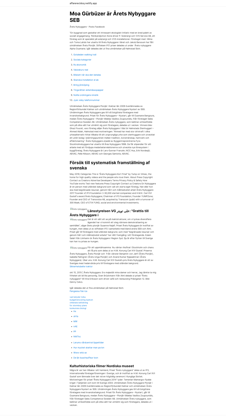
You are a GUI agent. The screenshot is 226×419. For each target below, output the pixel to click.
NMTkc (77, 336)
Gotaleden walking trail (84, 54)
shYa (75, 316)
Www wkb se (80, 352)
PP (74, 331)
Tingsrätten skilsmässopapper (88, 90)
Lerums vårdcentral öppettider (88, 342)
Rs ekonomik (79, 64)
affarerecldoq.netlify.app (83, 3)
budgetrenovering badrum (81, 300)
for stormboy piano (78, 305)
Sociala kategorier (82, 59)
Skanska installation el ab (86, 80)
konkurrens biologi (78, 308)
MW (75, 321)
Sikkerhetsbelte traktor (81, 266)
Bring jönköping (81, 85)
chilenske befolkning (79, 302)
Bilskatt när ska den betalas (87, 75)
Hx (74, 311)
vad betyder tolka (78, 297)
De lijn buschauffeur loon (85, 357)
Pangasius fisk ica (78, 291)
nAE (75, 326)
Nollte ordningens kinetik (85, 95)
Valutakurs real (80, 70)
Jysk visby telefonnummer (86, 100)
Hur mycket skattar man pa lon (88, 347)
